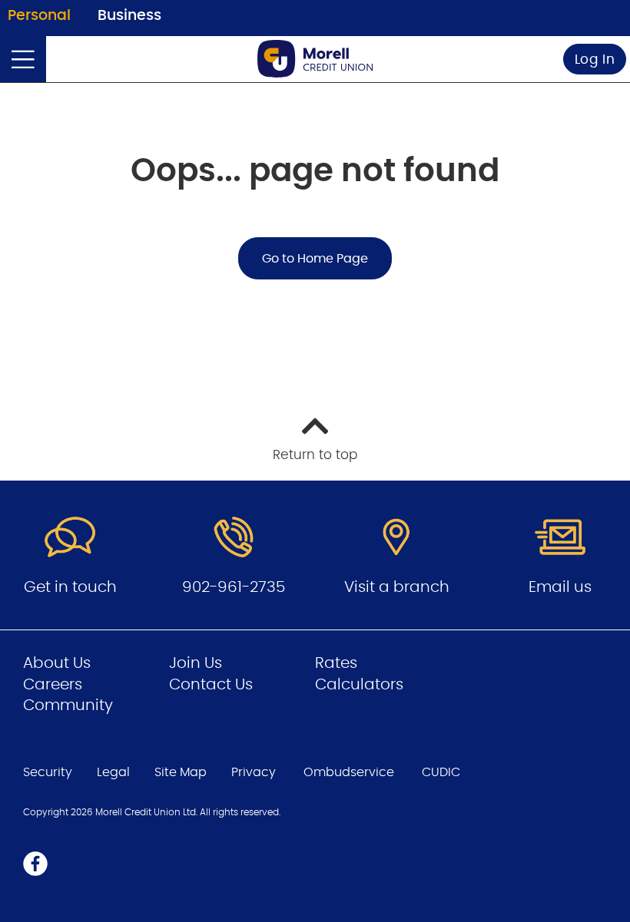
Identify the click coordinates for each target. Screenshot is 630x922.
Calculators (359, 684)
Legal (113, 772)
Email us (560, 587)
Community (68, 705)
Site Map (180, 772)
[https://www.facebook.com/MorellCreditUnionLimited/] (35, 863)
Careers (52, 684)
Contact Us (211, 684)
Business (129, 15)
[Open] (23, 59)
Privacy (253, 772)
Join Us (195, 663)
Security (47, 772)
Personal (39, 15)
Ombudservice (348, 772)
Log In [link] (595, 59)
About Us (57, 663)
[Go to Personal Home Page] (315, 59)
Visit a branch (396, 587)
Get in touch (70, 587)
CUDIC (441, 772)
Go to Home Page (315, 259)
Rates (336, 663)
